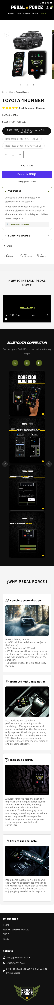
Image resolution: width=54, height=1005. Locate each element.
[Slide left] (20, 85)
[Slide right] (33, 85)
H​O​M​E (6, 924)
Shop (43, 13)
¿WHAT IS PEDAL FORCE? (16, 929)
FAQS (6, 938)
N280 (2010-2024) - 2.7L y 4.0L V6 (23, 139)
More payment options (27, 181)
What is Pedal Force (27, 13)
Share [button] (9, 245)
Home (11, 13)
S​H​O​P (6, 934)
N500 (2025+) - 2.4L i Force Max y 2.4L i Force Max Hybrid (26, 131)
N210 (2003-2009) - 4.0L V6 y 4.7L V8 (25, 146)
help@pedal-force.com (18, 957)
